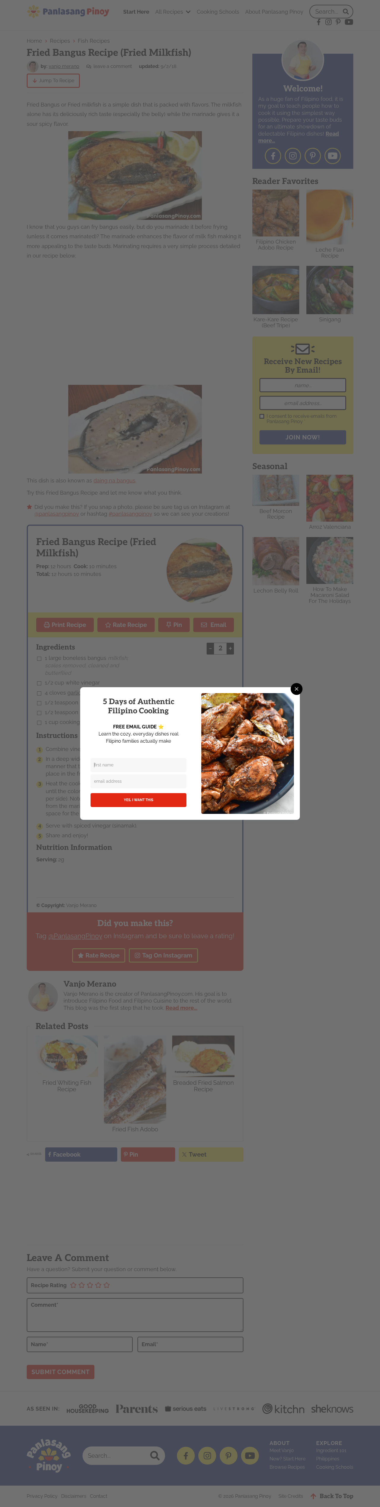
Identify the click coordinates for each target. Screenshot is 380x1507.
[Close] (297, 689)
